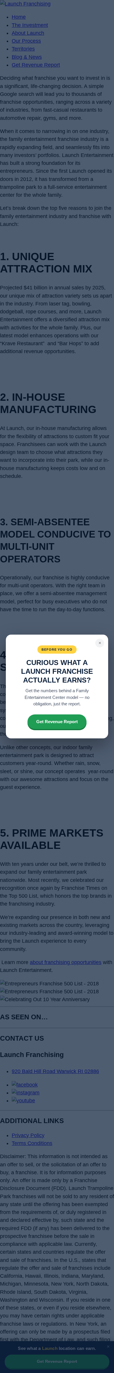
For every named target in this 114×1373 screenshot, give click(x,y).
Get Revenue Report (57, 721)
